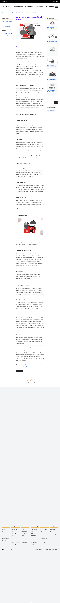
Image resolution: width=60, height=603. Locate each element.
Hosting (9, 12)
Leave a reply (19, 370)
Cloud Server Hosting (5, 24)
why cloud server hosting (24, 366)
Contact (51, 531)
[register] (6, 1)
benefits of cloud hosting (23, 364)
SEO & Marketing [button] (49, 6)
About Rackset (53, 529)
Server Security (25, 542)
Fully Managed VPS (51, 110)
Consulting (56, 1)
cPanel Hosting (44, 529)
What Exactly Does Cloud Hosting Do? (8, 21)
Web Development (5, 538)
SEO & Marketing (5, 540)
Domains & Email (15, 542)
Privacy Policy (53, 534)
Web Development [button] (40, 6)
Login (4, 1)
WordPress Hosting (44, 531)
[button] (52, 1)
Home (3, 12)
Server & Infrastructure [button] (29, 6)
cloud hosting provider (33, 364)
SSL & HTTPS (14, 544)
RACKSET (5, 549)
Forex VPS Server (44, 542)
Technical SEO (34, 544)
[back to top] (31, 602)
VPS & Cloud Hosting (15, 12)
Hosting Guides (5, 531)
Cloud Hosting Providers (6, 26)
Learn (6, 12)
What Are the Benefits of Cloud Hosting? (8, 23)
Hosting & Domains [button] (18, 6)
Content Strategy (34, 542)
